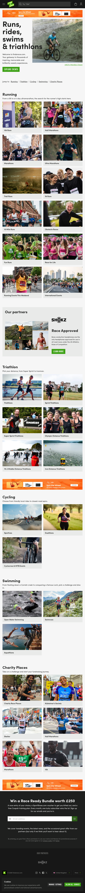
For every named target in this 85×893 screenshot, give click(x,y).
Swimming (43, 81)
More (76, 873)
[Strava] (40, 873)
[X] (47, 873)
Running (14, 81)
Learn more (58, 351)
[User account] (81, 3)
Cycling (33, 81)
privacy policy (47, 841)
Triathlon (23, 81)
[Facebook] (43, 873)
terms (57, 841)
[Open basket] (75, 4)
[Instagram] (37, 873)
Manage (55, 884)
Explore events (11, 69)
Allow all (73, 884)
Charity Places (56, 81)
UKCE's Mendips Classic (74, 65)
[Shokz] (42, 862)
